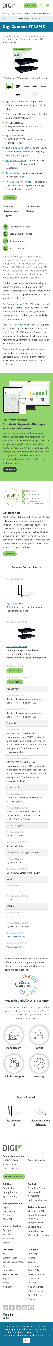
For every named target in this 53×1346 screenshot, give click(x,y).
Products (32, 1184)
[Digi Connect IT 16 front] (26, 86)
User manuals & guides (21, 233)
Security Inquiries (36, 1160)
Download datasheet (20, 226)
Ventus (6, 1242)
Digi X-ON (7, 1219)
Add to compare (17, 248)
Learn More (10, 469)
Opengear (7, 1230)
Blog (5, 1253)
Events (6, 1266)
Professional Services (38, 1200)
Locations (32, 1282)
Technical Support (37, 1207)
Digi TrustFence (20, 148)
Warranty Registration (38, 1235)
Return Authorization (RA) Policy (38, 1216)
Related (30, 211)
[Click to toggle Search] (41, 6)
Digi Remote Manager (15, 160)
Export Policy (34, 1270)
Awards (31, 1257)
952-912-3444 (9, 1164)
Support (7, 215)
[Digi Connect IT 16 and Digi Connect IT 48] (18, 86)
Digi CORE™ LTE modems (14, 324)
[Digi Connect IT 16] (35, 86)
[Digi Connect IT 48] (18, 94)
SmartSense (9, 1238)
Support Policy (35, 1227)
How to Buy (10, 197)
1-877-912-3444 (10, 1160)
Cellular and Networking (41, 13)
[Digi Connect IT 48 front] (43, 86)
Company (33, 1249)
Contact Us (30, 5)
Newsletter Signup (14, 1176)
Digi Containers (12, 173)
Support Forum (35, 1222)
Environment (34, 1266)
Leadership (33, 1278)
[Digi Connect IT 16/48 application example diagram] (35, 94)
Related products (18, 241)
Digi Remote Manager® (13, 304)
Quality (31, 1299)
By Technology (10, 1196)
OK (26, 1340)
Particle (6, 1234)
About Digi (33, 1253)
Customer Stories (11, 1257)
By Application (10, 1192)
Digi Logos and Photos (13, 1262)
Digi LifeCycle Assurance (9, 1213)
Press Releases (35, 1295)
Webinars (7, 1286)
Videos (6, 1282)
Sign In (6, 1278)
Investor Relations (37, 1274)
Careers (31, 1262)
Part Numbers (33, 206)
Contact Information (13, 1156)
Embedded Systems (37, 1188)
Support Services (36, 1231)
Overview (9, 206)
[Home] (9, 6)
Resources (8, 1249)
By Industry (8, 1188)
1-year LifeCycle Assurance (18, 181)
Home (5, 13)
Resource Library (11, 1274)
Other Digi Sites (35, 1291)
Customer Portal (36, 1211)
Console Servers (37, 18)
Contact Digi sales (11, 1168)
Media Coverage (35, 1286)
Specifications (10, 211)
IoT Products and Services (20, 13)
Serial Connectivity (20, 18)
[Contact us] (26, 831)
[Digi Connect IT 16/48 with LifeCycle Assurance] (9, 86)
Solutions (7, 1184)
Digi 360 (6, 1207)
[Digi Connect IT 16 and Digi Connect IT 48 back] (26, 94)
